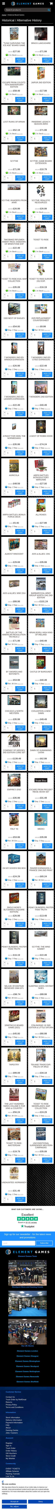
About (8, 1428)
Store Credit (10, 1456)
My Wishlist (10, 1458)
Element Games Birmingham (27, 1361)
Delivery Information (14, 1420)
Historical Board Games (16, 15)
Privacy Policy (11, 1405)
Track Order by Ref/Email (16, 1399)
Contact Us (10, 1397)
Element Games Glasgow (27, 1356)
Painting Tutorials (13, 1474)
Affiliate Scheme (12, 1471)
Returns (9, 1402)
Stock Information (13, 1417)
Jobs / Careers (12, 1433)
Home (4, 15)
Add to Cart (20, 60)
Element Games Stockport (27, 1366)
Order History (11, 1451)
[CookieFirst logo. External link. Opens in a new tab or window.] (3, 1482)
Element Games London (27, 1351)
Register (9, 1443)
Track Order (10, 1448)
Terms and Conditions (14, 1407)
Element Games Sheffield (27, 1382)
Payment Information (14, 1423)
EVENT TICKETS (13, 1469)
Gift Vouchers (11, 1453)
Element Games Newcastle (27, 1376)
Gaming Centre (12, 1430)
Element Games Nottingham (27, 1371)
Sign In (8, 1446)
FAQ (7, 1425)
